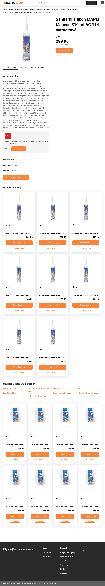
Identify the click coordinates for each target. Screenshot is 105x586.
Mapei (14, 170)
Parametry (23, 67)
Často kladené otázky (38, 67)
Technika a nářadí (67, 561)
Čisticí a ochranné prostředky (89, 393)
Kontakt (81, 550)
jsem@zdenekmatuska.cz (20, 549)
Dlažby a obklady (35, 9)
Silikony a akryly (72, 9)
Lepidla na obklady (10, 393)
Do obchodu (18, 149)
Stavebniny (64, 565)
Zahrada (63, 573)
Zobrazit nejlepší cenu (14, 178)
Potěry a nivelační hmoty (62, 393)
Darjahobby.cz (10, 9)
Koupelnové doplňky (67, 553)
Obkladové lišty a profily (37, 396)
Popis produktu (10, 67)
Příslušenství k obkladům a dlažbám (53, 9)
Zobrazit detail (19, 248)
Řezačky (81, 389)
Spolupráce (47, 553)
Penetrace (57, 389)
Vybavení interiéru (22, 9)
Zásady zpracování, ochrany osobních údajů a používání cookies (39, 583)
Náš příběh (47, 557)
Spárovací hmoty (9, 389)
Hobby (62, 569)
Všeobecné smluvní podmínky (11, 583)
